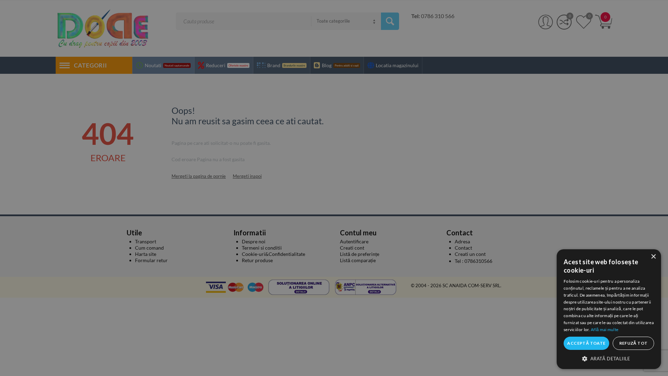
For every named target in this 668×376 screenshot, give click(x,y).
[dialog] (609, 309)
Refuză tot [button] (633, 343)
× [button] (653, 256)
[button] (609, 358)
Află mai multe (604, 329)
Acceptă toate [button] (586, 343)
